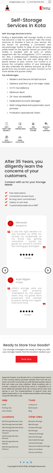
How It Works (7, 411)
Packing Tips (7, 408)
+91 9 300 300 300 (36, 2)
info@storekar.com (17, 2)
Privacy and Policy (35, 452)
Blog (30, 411)
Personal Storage (35, 437)
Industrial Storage (35, 443)
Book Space (33, 408)
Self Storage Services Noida (12, 427)
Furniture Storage (35, 427)
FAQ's (4, 405)
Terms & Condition (36, 449)
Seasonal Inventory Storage (39, 446)
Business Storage (35, 421)
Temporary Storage (36, 434)
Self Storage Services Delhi (12, 424)
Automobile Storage (36, 440)
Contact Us (33, 405)
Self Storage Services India (12, 421)
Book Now (26, 359)
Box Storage (33, 431)
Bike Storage (33, 424)
